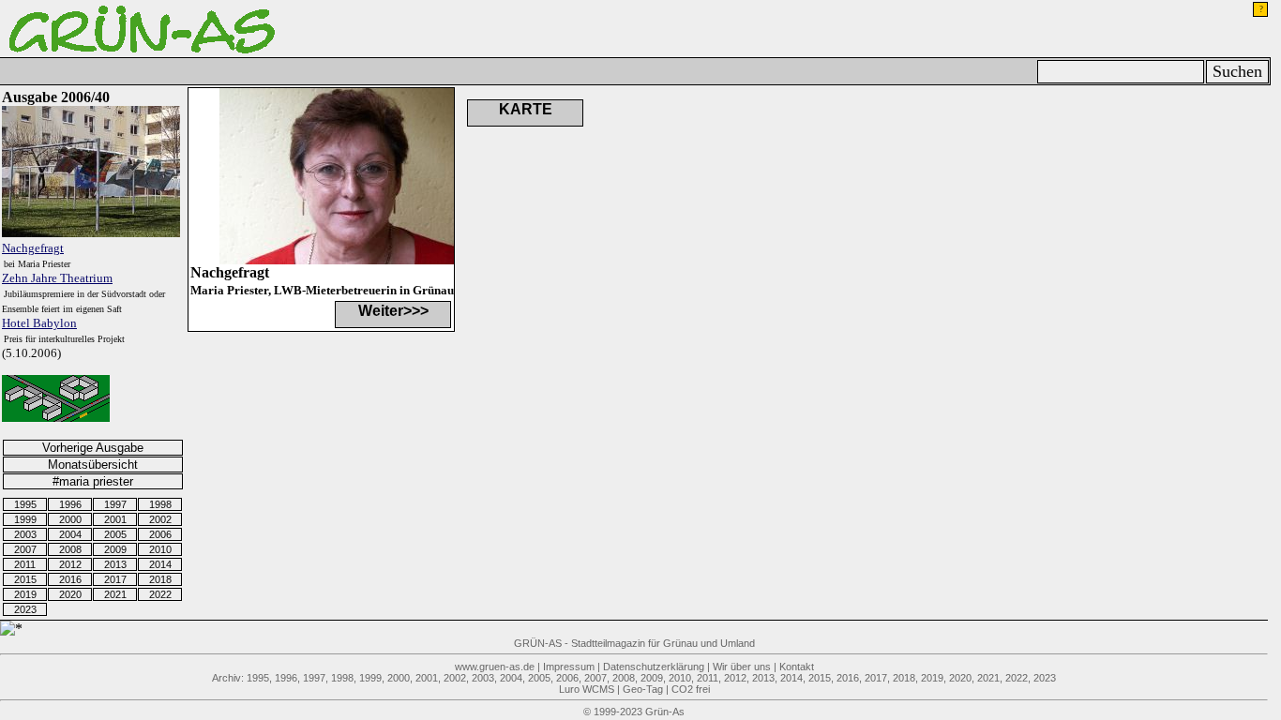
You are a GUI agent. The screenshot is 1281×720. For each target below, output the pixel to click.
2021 (115, 594)
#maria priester (93, 481)
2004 (70, 534)
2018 (160, 579)
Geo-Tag (643, 689)
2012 (70, 564)
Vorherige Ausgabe (92, 448)
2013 (115, 564)
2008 (70, 549)
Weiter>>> (393, 311)
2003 (25, 534)
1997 (115, 504)
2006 (160, 534)
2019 (25, 594)
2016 (70, 579)
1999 (25, 519)
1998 (160, 504)
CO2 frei (690, 689)
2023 (25, 609)
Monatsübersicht (93, 465)
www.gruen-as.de (495, 666)
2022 (160, 594)
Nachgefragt (33, 248)
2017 (115, 579)
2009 (115, 549)
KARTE (525, 109)
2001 (115, 519)
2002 (160, 519)
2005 (115, 534)
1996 (70, 504)
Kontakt (796, 666)
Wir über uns (742, 666)
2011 (25, 564)
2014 (160, 564)
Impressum (569, 666)
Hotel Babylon (39, 323)
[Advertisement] (811, 181)
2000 (70, 519)
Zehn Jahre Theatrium (57, 278)
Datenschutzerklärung (653, 666)
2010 (160, 549)
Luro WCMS (586, 689)
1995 (25, 504)
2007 (25, 549)
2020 (70, 594)
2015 (25, 579)
